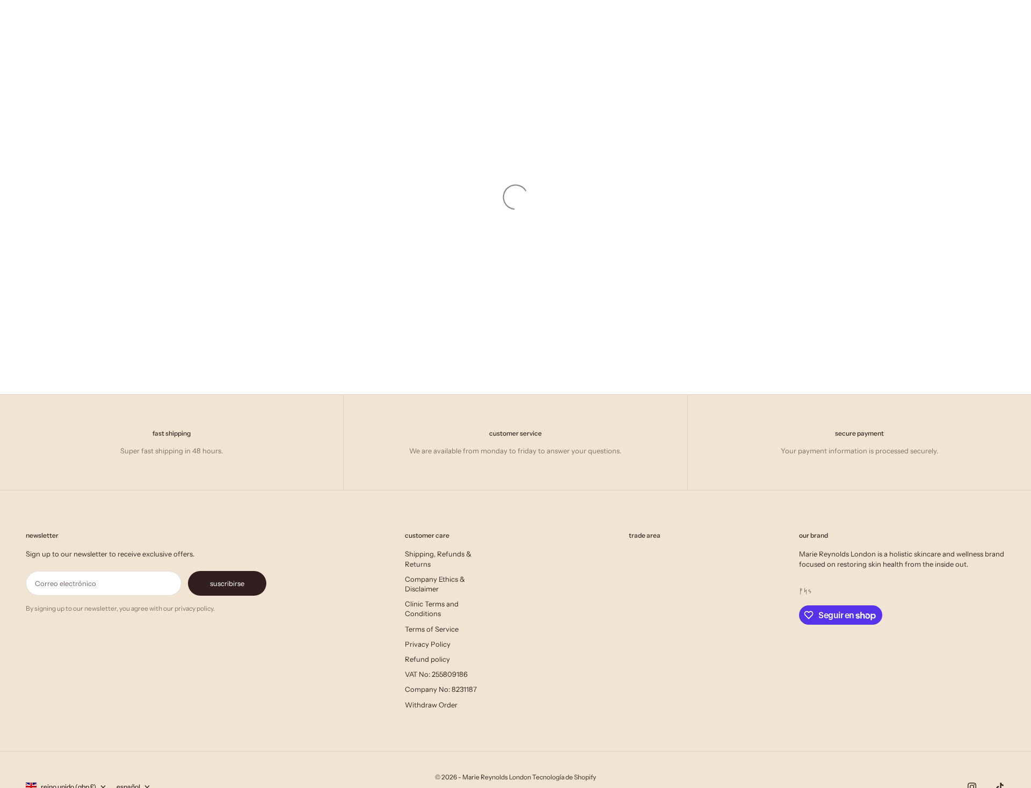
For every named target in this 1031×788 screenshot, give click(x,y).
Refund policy (427, 659)
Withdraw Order (431, 704)
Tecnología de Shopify (564, 777)
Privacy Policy (428, 644)
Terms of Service (432, 629)
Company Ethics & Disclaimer (435, 584)
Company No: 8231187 (441, 689)
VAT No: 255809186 (436, 674)
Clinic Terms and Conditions (432, 608)
